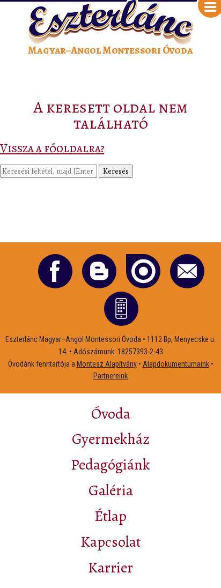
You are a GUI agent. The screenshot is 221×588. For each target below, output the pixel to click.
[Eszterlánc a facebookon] (55, 271)
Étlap (110, 516)
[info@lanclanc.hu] (187, 271)
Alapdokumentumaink (176, 364)
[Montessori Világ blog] (99, 271)
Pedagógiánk (110, 465)
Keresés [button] (116, 171)
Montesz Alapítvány (107, 364)
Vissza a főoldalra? (52, 148)
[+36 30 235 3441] (121, 309)
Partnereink (110, 375)
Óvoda (110, 414)
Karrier (110, 567)
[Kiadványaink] (143, 271)
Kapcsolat (110, 542)
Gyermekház (111, 439)
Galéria (111, 490)
